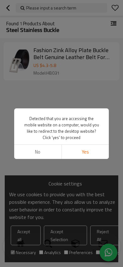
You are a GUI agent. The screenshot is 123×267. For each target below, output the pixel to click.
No (37, 151)
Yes (85, 151)
